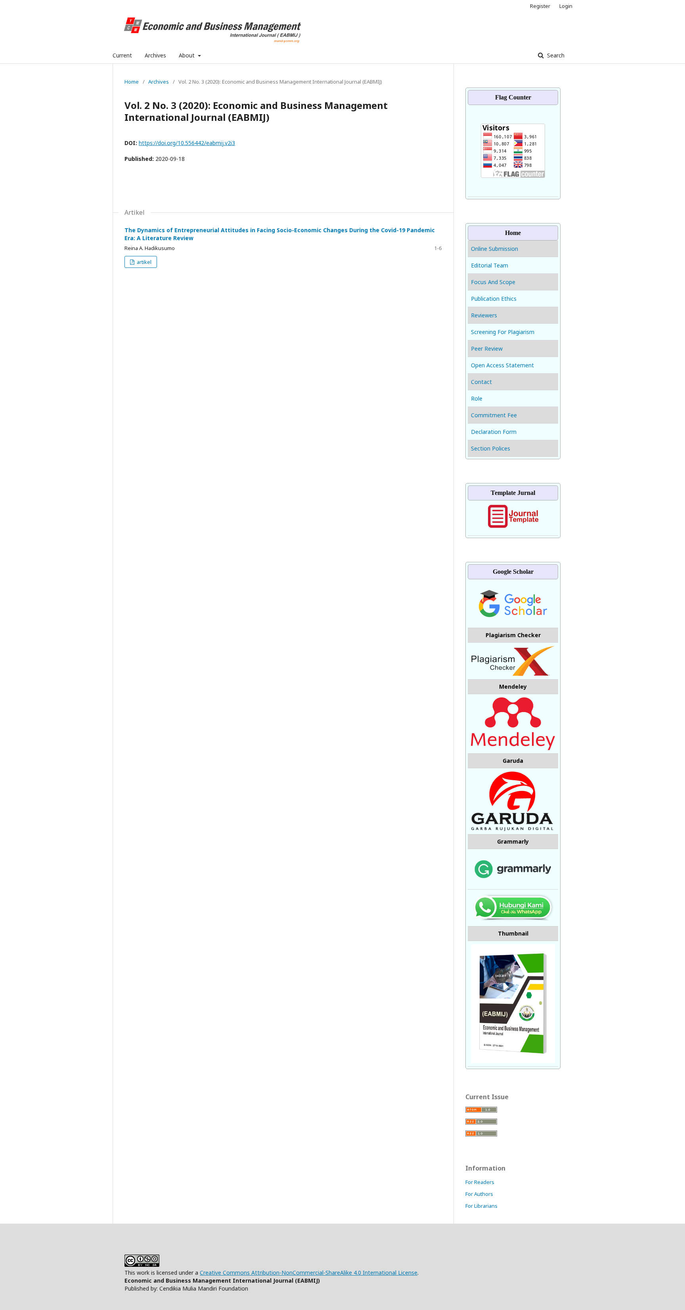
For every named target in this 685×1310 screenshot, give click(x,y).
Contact (481, 382)
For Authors (479, 1193)
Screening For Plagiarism (502, 332)
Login (565, 6)
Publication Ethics (494, 298)
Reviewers (484, 315)
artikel (143, 261)
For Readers (479, 1182)
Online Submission (495, 248)
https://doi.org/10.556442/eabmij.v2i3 (187, 143)
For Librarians (481, 1205)
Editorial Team (489, 265)
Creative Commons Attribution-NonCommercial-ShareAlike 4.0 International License (308, 1272)
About (187, 55)
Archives (155, 55)
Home (131, 81)
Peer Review (487, 348)
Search (554, 55)
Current (122, 55)
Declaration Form (494, 431)
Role (476, 398)
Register (540, 6)
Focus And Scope (493, 282)
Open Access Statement (502, 365)
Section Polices (490, 448)
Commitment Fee (494, 415)
